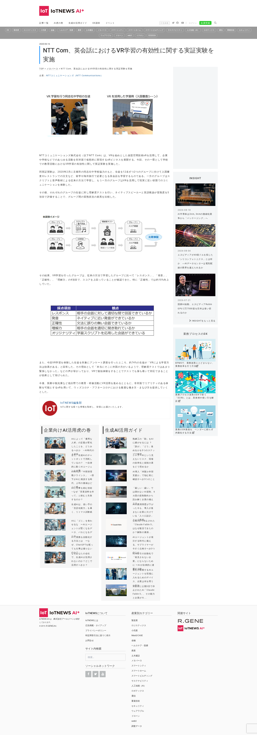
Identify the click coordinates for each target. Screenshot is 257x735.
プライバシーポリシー (95, 630)
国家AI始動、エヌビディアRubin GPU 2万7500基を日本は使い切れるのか (195, 308)
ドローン (119, 35)
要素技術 (230, 30)
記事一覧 (43, 23)
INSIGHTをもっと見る (204, 321)
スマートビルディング (154, 30)
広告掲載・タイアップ (95, 625)
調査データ (136, 726)
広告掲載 (164, 23)
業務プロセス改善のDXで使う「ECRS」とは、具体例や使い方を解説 (194, 397)
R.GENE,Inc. (51, 626)
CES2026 (152, 35)
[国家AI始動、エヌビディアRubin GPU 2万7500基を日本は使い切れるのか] (195, 285)
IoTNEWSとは (91, 620)
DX (8, 30)
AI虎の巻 (58, 23)
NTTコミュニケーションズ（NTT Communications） (74, 75)
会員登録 (205, 23)
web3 (130, 35)
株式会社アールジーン (63, 619)
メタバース (102, 30)
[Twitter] (95, 674)
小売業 (43, 30)
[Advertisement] (163, 11)
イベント (110, 23)
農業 (79, 30)
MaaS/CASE (137, 635)
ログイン (193, 23)
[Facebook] (88, 674)
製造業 (16, 30)
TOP (41, 68)
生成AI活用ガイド (78, 23)
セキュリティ (244, 30)
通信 (221, 30)
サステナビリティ (175, 30)
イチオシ (140, 35)
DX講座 (96, 23)
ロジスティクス (30, 30)
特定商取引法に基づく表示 (97, 635)
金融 (52, 30)
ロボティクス (209, 30)
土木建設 (89, 30)
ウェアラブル (106, 35)
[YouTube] (103, 674)
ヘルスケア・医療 (66, 30)
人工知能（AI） (193, 30)
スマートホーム (134, 30)
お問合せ (89, 640)
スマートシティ (117, 30)
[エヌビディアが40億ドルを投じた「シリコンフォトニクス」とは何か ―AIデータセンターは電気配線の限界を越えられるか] (195, 235)
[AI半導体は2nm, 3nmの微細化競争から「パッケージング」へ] (195, 194)
